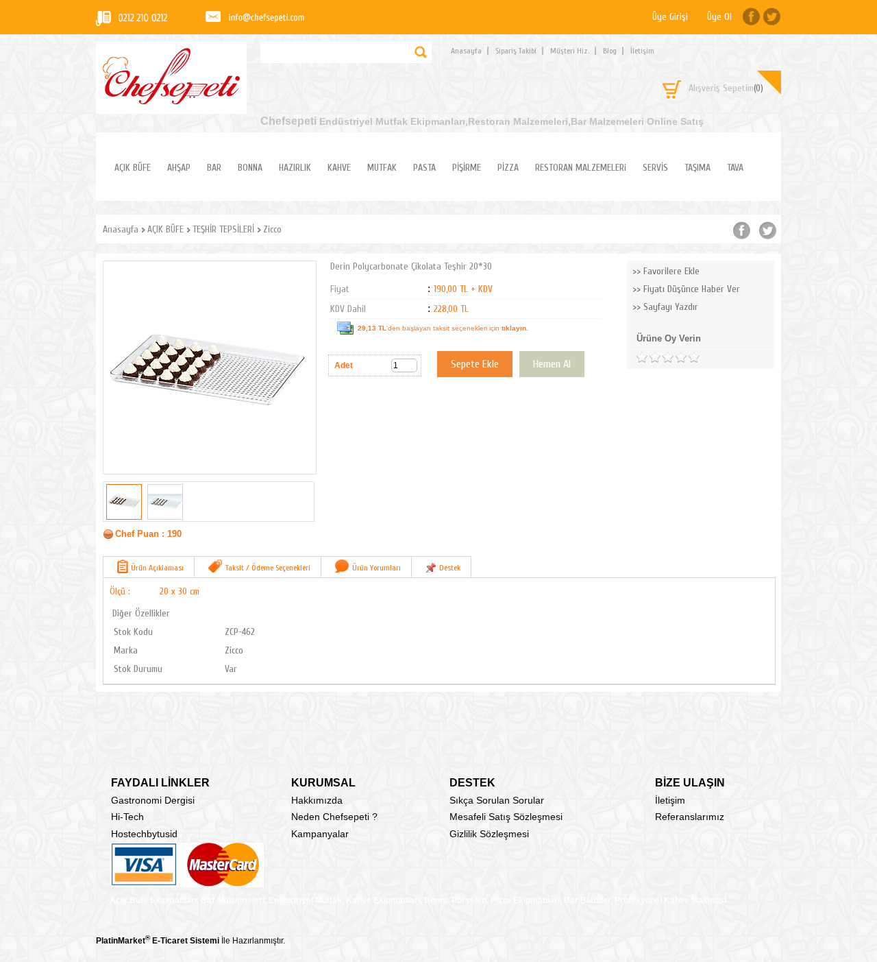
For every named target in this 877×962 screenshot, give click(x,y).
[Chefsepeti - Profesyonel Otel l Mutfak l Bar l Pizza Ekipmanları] (171, 100)
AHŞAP (178, 167)
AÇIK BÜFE (132, 167)
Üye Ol (719, 17)
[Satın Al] (551, 364)
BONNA (250, 167)
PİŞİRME (466, 167)
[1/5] (641, 357)
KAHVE (339, 167)
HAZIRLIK (295, 167)
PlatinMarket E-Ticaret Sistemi (157, 941)
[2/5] (648, 357)
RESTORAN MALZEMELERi (580, 167)
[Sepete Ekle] (474, 364)
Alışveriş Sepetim (726, 88)
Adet (343, 365)
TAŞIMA (697, 167)
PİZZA (508, 167)
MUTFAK (382, 167)
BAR (214, 167)
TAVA (735, 167)
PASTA (424, 167)
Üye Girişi (670, 17)
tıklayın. (515, 328)
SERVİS (655, 167)
